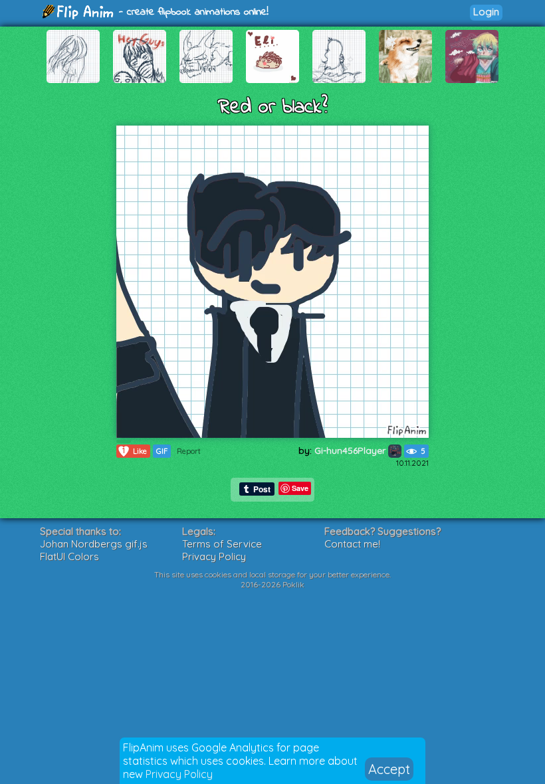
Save (300, 488)
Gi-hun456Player (351, 450)
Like (134, 451)
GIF (161, 451)
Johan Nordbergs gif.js (94, 544)
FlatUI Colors (69, 556)
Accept (389, 769)
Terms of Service (222, 544)
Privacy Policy (179, 774)
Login (486, 11)
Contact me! (352, 544)
